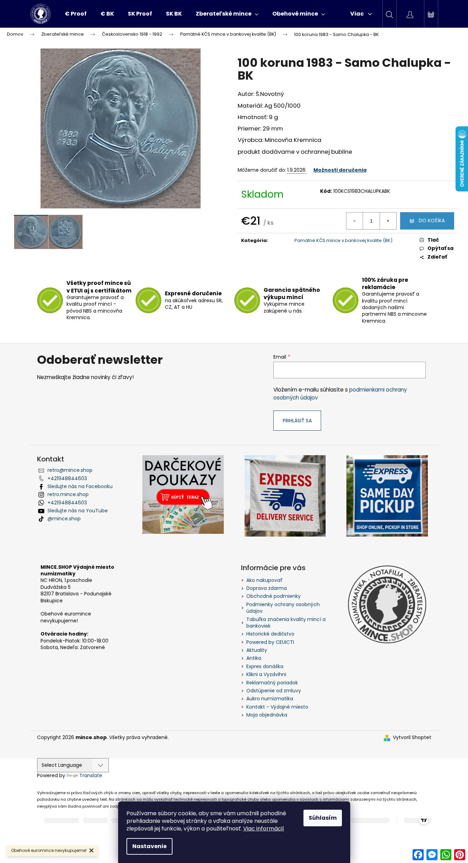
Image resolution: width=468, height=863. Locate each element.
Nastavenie (149, 846)
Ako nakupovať (264, 580)
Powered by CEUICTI (270, 642)
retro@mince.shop (69, 470)
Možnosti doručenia (340, 170)
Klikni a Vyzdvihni (266, 674)
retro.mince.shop (68, 494)
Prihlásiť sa (297, 420)
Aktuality (256, 650)
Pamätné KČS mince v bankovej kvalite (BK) (343, 240)
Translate (90, 775)
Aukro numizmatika (269, 698)
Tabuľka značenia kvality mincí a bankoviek (286, 622)
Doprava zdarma (266, 588)
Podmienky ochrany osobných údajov (283, 607)
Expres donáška (264, 666)
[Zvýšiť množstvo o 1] (388, 221)
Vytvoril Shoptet (412, 737)
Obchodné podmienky (273, 596)
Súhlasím (323, 818)
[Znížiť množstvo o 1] (354, 221)
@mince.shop (64, 518)
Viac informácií (263, 829)
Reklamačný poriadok (272, 682)
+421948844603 (67, 478)
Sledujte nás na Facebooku (80, 486)
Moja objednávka (266, 714)
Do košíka (432, 220)
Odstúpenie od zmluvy (273, 690)
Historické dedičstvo (270, 633)
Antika (253, 658)
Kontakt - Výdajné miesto (277, 706)
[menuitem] (76, 14)
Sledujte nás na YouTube (77, 510)
